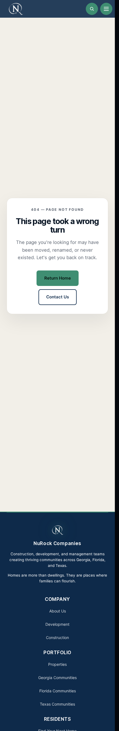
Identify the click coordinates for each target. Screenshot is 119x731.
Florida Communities (57, 690)
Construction (57, 637)
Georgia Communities (57, 677)
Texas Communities (57, 704)
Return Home (57, 278)
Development (57, 624)
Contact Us (57, 296)
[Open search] (92, 9)
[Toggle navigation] (106, 9)
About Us (57, 611)
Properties (57, 664)
